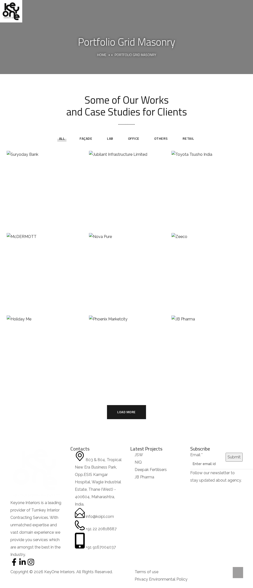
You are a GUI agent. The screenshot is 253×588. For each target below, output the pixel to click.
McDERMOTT (44, 265)
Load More (126, 412)
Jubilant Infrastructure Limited (126, 182)
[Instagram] (31, 562)
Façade (86, 138)
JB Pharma (209, 347)
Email (196, 454)
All (62, 138)
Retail (188, 138)
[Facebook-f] (14, 562)
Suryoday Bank (44, 182)
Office (133, 138)
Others (161, 138)
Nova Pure (126, 265)
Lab (110, 138)
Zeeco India (209, 265)
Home (101, 54)
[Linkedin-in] (22, 562)
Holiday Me (44, 347)
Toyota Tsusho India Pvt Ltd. (209, 182)
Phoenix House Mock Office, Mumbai (126, 347)
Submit (234, 457)
